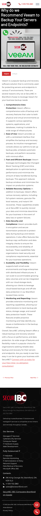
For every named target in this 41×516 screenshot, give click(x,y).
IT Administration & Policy (13, 461)
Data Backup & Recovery (13, 466)
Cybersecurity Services (12, 439)
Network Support (10, 463)
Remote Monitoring (11, 458)
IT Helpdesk (7, 456)
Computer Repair (10, 441)
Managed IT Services (11, 436)
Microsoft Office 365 (11, 469)
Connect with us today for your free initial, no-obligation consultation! (18, 363)
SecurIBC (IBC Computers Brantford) (19, 492)
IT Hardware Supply (11, 444)
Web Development (10, 446)
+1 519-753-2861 (27, 4)
